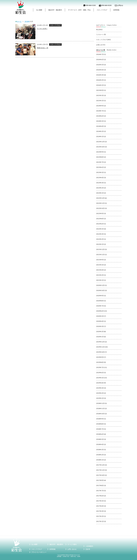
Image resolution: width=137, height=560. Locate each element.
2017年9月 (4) (101, 480)
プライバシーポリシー (38, 552)
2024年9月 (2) (101, 106)
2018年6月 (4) (101, 434)
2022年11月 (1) (101, 203)
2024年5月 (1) (101, 121)
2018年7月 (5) (101, 429)
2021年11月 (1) (101, 254)
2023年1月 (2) (101, 193)
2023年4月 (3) (101, 177)
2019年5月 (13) (101, 378)
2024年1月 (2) (101, 136)
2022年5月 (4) (101, 229)
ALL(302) (99, 29)
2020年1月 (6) (101, 337)
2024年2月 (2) (101, 131)
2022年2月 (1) (101, 239)
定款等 (88, 549)
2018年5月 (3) (101, 439)
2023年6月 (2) (101, 167)
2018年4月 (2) (101, 444)
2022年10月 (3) (101, 208)
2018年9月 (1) (101, 419)
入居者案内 (89, 546)
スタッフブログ (102, 10)
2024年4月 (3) (101, 126)
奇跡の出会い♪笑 (42, 48)
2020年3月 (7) (101, 326)
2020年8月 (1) (101, 301)
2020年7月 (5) (101, 306)
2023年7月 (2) (101, 162)
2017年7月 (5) (101, 490)
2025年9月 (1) (101, 90)
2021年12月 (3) (101, 249)
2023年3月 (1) (101, 183)
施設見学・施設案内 (55, 10)
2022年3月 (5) (101, 234)
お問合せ (120, 5)
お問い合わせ (72, 549)
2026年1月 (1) (101, 85)
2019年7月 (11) (101, 367)
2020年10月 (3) (101, 290)
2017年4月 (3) (101, 506)
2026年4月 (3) (101, 70)
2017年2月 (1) (101, 516)
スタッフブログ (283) (103, 39)
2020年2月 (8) (101, 331)
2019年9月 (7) (101, 357)
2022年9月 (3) (101, 213)
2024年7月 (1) (101, 111)
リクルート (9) (101, 34)
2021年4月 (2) (101, 270)
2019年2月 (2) (101, 393)
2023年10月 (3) (101, 147)
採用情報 (116, 10)
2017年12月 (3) (101, 465)
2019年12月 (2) (101, 342)
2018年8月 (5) (101, 424)
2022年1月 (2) (101, 244)
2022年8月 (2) (101, 218)
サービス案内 (72, 544)
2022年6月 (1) (101, 224)
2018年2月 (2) (101, 455)
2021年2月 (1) (101, 275)
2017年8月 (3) (101, 485)
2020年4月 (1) (101, 321)
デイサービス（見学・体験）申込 (79, 10)
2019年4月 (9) (101, 383)
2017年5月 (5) (101, 501)
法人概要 (39, 10)
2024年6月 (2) (101, 116)
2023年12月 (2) (101, 141)
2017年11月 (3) (101, 470)
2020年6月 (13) (101, 311)
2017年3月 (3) (101, 511)
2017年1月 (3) (101, 521)
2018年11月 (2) (101, 408)
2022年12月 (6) (101, 198)
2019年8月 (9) (101, 362)
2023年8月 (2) (101, 157)
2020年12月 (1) (101, 285)
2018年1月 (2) (101, 460)
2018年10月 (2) (101, 413)
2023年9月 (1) (101, 152)
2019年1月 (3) (101, 398)
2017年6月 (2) (101, 496)
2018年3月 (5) (101, 449)
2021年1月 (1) (101, 280)
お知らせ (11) (100, 45)
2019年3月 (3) (101, 388)
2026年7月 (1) (101, 54)
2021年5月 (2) (101, 265)
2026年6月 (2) (101, 59)
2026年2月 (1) (101, 80)
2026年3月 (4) (101, 75)
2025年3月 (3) (101, 95)
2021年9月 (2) (101, 260)
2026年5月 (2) (101, 65)
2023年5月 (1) (101, 172)
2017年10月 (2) (101, 475)
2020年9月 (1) (101, 295)
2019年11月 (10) (102, 347)
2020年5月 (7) (101, 316)
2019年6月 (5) (101, 372)
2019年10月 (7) (101, 352)
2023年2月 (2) (101, 188)
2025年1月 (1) (101, 100)
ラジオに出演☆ (42, 28)
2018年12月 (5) (101, 403)
